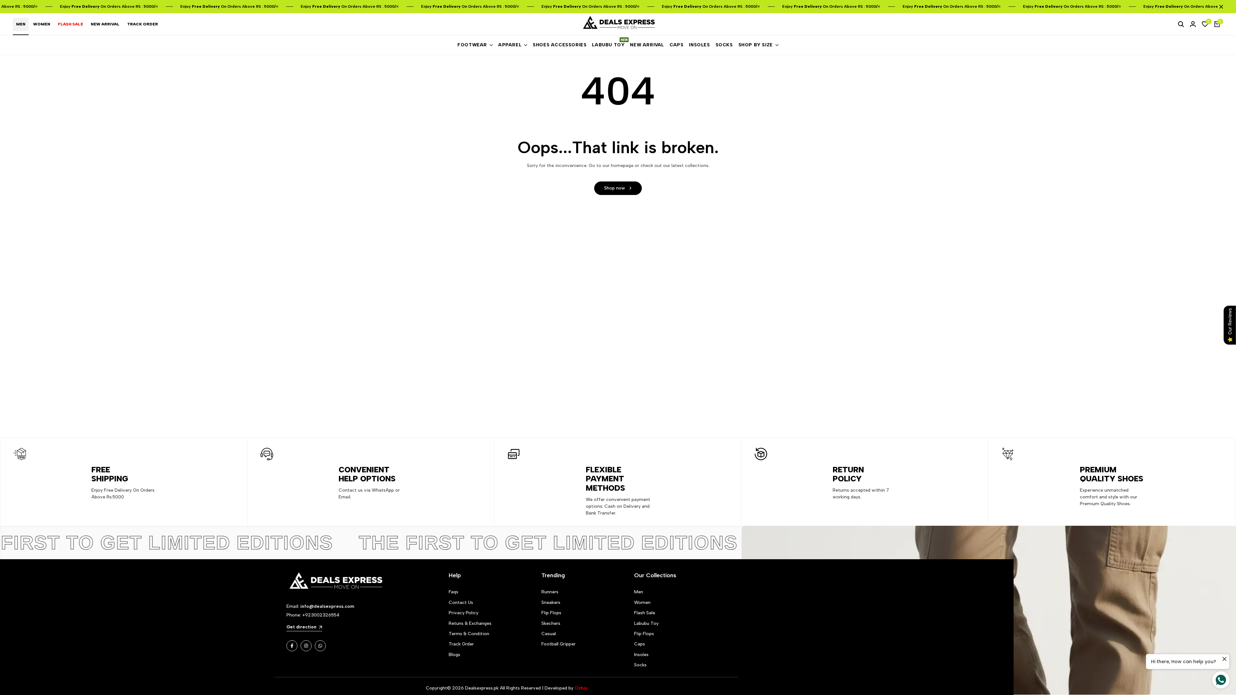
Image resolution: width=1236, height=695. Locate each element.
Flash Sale (644, 613)
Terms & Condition (469, 633)
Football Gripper (558, 644)
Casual (548, 633)
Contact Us (461, 602)
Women (642, 602)
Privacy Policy (463, 613)
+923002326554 (321, 615)
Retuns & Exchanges (470, 623)
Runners (549, 592)
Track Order (461, 644)
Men (638, 592)
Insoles (641, 654)
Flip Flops (551, 613)
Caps (639, 644)
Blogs (454, 654)
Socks (640, 665)
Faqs (453, 592)
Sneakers (550, 602)
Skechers (550, 623)
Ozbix (581, 688)
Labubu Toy (646, 623)
